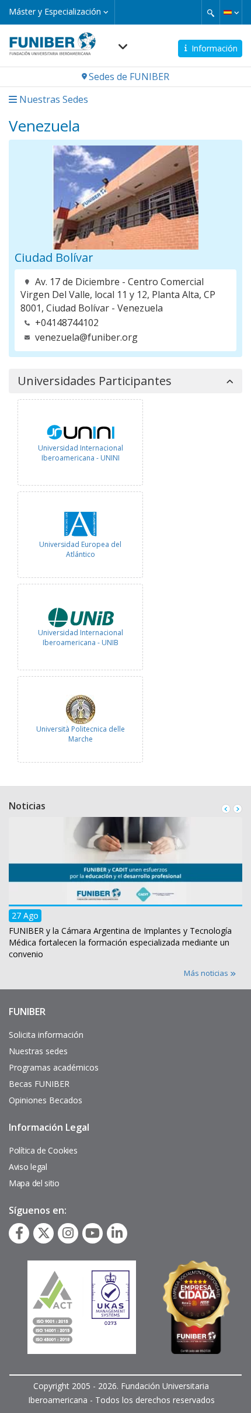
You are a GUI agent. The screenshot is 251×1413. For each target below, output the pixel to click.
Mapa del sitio (34, 1183)
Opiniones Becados (45, 1100)
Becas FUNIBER (39, 1083)
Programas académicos (54, 1067)
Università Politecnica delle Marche (80, 734)
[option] (125, 891)
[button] (231, 12)
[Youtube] (92, 1233)
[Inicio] (52, 40)
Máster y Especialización (56, 11)
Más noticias (207, 973)
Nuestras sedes (38, 1051)
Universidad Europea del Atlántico (80, 549)
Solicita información (46, 1034)
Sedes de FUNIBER (129, 76)
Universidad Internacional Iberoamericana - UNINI (80, 453)
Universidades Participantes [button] (95, 381)
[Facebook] (19, 1233)
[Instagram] (68, 1233)
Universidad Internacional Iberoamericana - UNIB (80, 637)
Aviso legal (28, 1166)
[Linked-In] (117, 1233)
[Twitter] (43, 1233)
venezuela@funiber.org (86, 337)
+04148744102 (67, 322)
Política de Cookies (43, 1150)
